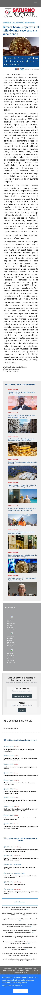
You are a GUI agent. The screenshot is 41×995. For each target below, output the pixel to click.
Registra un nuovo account (22, 696)
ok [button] (20, 991)
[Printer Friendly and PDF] (32, 69)
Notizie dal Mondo (13, 22)
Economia (30, 22)
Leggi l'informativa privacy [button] (12, 985)
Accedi (22, 710)
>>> (27, 909)
